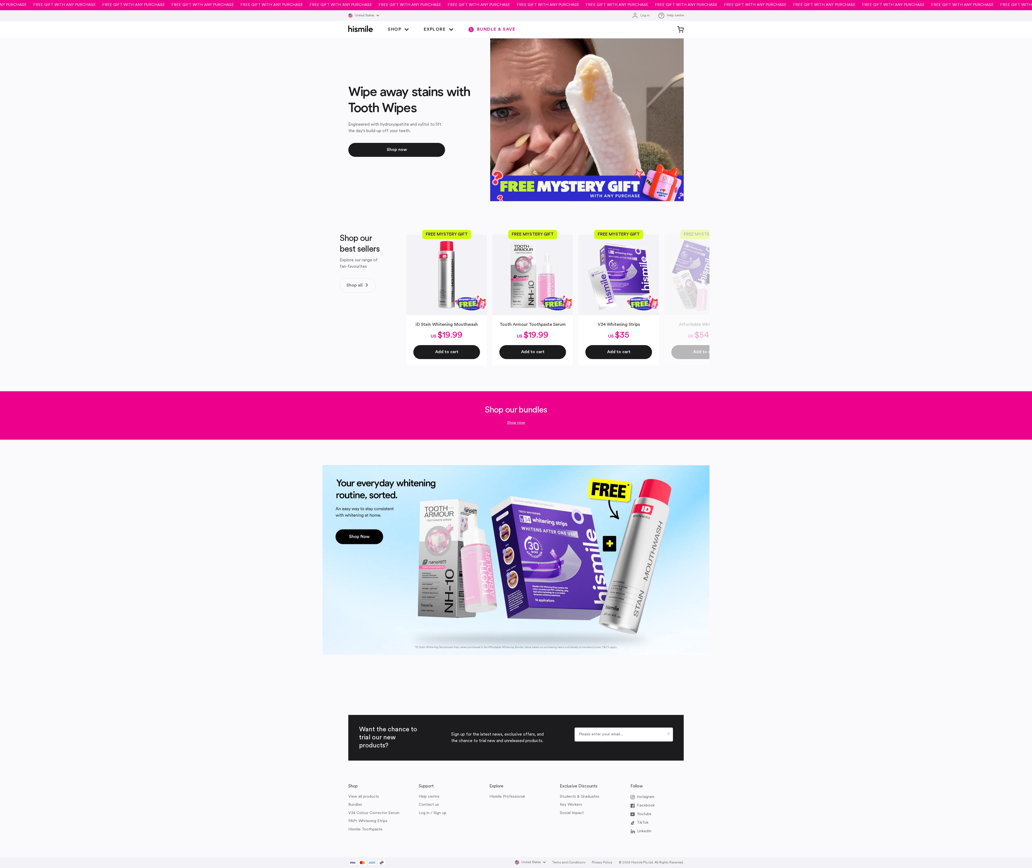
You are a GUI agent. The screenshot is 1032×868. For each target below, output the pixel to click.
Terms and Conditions (568, 862)
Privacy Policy (602, 862)
